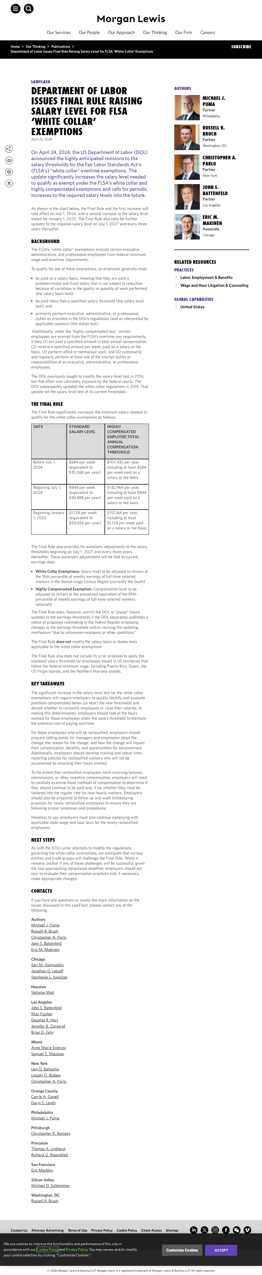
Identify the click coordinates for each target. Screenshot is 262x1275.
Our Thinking (155, 32)
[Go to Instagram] (215, 1230)
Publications (60, 46)
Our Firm (183, 32)
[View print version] (9, 171)
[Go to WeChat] (237, 1230)
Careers (207, 32)
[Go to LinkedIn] (194, 1230)
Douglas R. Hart (44, 1019)
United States (192, 306)
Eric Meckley (42, 1170)
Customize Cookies (182, 1250)
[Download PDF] (9, 183)
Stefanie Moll (42, 992)
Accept (221, 1250)
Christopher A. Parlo (48, 937)
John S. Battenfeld (46, 943)
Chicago (209, 235)
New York (210, 175)
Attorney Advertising (47, 1230)
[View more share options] (9, 149)
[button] (15, 9)
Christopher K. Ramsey (51, 1133)
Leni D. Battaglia (45, 1068)
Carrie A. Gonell (45, 1096)
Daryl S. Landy (43, 1102)
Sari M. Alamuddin (47, 964)
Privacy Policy (102, 1230)
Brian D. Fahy (42, 1032)
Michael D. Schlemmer (50, 1185)
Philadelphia (211, 116)
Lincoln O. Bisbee (45, 1075)
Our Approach (121, 32)
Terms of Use (77, 1230)
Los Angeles (212, 205)
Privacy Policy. (77, 1249)
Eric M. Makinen (45, 949)
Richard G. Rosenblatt (49, 1154)
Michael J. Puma (45, 924)
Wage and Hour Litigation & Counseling (214, 285)
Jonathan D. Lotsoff (47, 970)
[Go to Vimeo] (247, 1230)
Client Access (151, 1230)
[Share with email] (9, 160)
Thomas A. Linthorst (48, 1148)
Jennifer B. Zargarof (48, 1026)
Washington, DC (215, 145)
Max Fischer (41, 1013)
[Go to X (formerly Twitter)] (204, 1230)
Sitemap (172, 1230)
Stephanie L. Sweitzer (49, 977)
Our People (89, 32)
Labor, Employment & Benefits (206, 277)
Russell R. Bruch (44, 931)
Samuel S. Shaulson (47, 1053)
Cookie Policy (127, 1230)
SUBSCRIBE (241, 46)
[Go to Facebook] (226, 1230)
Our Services (59, 32)
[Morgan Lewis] (131, 20)
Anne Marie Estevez (48, 1047)
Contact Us (19, 1230)
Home (15, 46)
